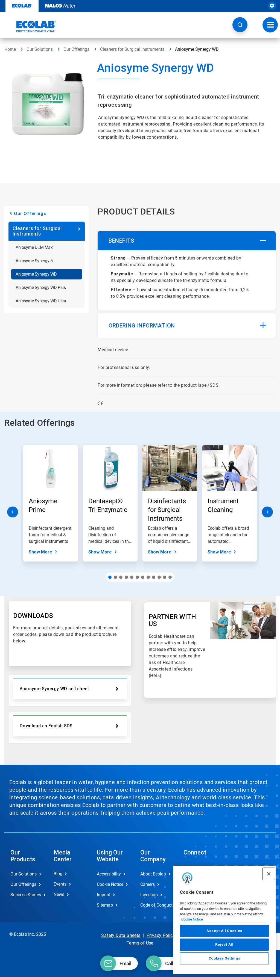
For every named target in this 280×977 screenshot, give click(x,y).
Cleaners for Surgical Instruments (132, 49)
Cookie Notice (192, 919)
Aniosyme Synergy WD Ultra (41, 300)
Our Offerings (76, 49)
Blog (58, 873)
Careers (147, 884)
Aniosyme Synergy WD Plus (41, 287)
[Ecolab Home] (30, 26)
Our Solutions (40, 49)
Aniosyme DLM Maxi (35, 247)
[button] (239, 24)
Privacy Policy (161, 935)
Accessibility (109, 874)
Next (267, 512)
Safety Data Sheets (120, 935)
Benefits (121, 240)
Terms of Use (140, 943)
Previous (12, 512)
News (59, 894)
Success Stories (25, 894)
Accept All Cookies (224, 931)
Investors (149, 894)
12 (170, 577)
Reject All (224, 944)
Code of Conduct (156, 905)
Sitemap (105, 905)
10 (159, 577)
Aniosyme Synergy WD (36, 274)
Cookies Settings (224, 958)
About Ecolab (153, 874)
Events (60, 884)
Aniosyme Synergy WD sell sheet (54, 688)
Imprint (103, 894)
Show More (40, 552)
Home (10, 49)
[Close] (269, 874)
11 (164, 577)
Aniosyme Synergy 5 (34, 260)
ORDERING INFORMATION (142, 325)
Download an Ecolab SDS (46, 725)
